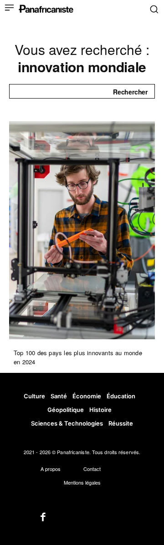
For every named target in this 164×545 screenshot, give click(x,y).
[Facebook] (43, 517)
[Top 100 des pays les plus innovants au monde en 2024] (82, 230)
